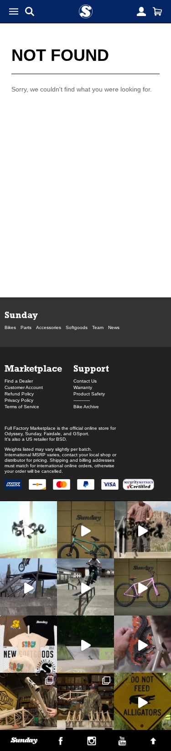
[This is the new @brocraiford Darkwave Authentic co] (85, 529)
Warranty (82, 387)
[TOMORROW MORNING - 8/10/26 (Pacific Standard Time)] (28, 701)
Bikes (10, 327)
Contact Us (85, 381)
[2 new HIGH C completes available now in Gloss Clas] (142, 587)
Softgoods (77, 327)
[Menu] (14, 11)
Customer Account (24, 387)
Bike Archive (86, 406)
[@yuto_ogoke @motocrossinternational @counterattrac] (85, 587)
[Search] (30, 11)
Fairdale (52, 433)
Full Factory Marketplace (30, 428)
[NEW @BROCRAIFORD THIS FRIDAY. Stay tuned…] (142, 529)
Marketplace (33, 368)
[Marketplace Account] (141, 11)
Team (98, 327)
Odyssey (13, 433)
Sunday (21, 314)
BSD (61, 439)
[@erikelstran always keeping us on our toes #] (85, 644)
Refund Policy (19, 393)
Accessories (48, 327)
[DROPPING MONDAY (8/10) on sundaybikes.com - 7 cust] (85, 701)
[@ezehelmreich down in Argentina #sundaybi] (28, 587)
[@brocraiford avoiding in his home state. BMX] (142, 701)
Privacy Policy (19, 400)
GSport (80, 433)
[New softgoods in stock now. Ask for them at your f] (28, 644)
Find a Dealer (19, 381)
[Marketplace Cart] (157, 11)
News (113, 327)
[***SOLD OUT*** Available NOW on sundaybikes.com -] (142, 644)
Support (91, 368)
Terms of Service (22, 406)
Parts (26, 327)
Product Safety (89, 393)
